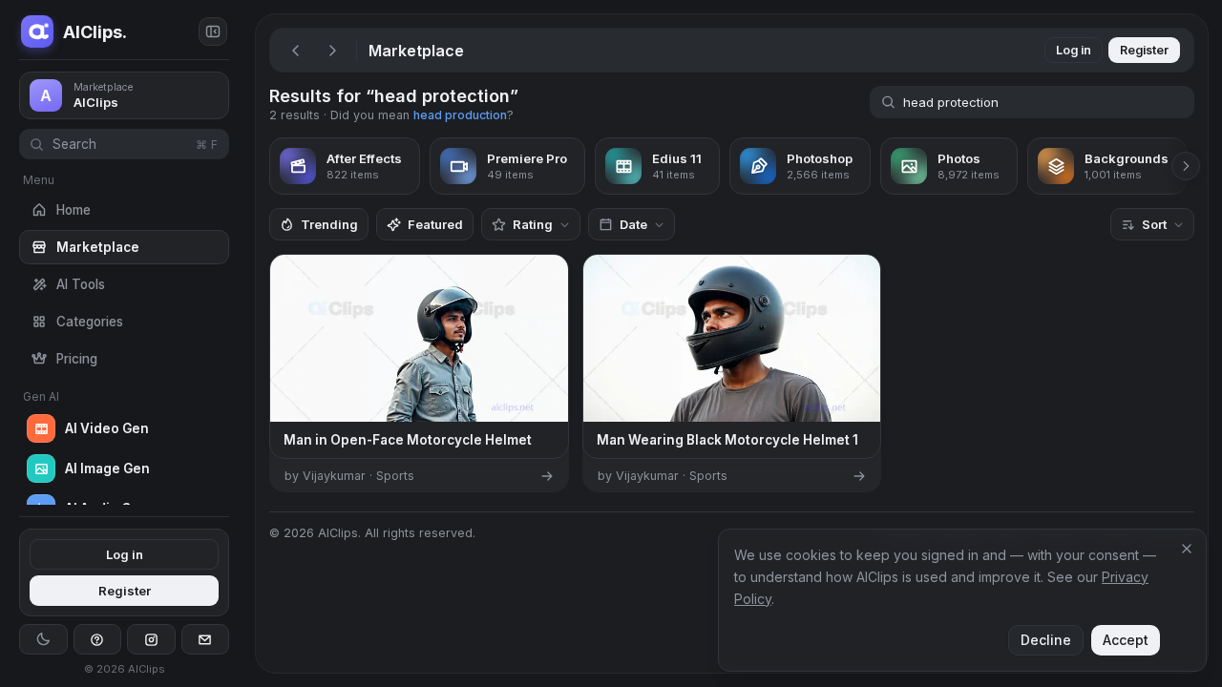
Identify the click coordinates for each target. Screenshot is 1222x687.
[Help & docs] (98, 639)
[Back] (296, 50)
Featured (435, 224)
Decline (1046, 640)
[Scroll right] (1185, 166)
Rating (533, 224)
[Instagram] (151, 639)
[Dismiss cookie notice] (1186, 548)
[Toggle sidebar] (213, 31)
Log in (124, 554)
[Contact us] (205, 639)
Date (633, 224)
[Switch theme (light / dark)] (43, 639)
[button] (248, 343)
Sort (1154, 224)
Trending (329, 224)
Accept (1125, 640)
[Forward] (332, 50)
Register (124, 590)
